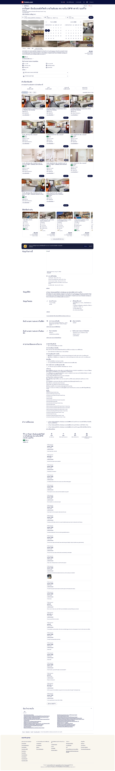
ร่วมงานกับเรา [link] (83, 745)
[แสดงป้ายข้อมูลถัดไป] (93, 224)
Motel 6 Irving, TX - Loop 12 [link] (62, 722)
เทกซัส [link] (32, 731)
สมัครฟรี (90, 246)
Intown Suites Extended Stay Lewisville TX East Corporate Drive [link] (36, 719)
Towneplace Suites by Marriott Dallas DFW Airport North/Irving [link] (37, 716)
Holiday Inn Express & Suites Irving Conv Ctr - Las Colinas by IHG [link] (37, 723)
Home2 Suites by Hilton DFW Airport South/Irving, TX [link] (68, 721)
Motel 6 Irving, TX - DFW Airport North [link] (65, 723)
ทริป (84, 2)
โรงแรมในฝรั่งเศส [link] (24, 754)
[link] (90, 6)
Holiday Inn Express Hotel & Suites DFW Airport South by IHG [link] (36, 717)
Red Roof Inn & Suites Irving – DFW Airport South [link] (67, 714)
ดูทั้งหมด (23, 69)
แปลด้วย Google (50, 449)
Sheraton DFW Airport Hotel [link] (63, 716)
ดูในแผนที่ (49, 272)
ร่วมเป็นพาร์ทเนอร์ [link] (54, 744)
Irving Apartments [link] (27, 726)
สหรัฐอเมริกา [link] (28, 731)
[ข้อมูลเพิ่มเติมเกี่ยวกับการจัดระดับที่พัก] (26, 10)
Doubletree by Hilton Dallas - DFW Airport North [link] (33, 724)
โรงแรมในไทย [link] (24, 743)
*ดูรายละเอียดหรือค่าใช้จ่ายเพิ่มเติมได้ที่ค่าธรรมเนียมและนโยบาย (57, 315)
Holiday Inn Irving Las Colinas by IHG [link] (31, 722)
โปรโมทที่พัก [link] (53, 748)
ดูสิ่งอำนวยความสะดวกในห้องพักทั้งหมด (53, 337)
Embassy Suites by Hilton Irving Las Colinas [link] (66, 720)
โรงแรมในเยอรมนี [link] (24, 758)
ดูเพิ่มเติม (48, 288)
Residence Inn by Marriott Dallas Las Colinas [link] (66, 724)
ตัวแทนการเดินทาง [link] (54, 750)
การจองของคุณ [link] (38, 743)
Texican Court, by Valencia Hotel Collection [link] (32, 721)
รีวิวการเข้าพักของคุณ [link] (39, 749)
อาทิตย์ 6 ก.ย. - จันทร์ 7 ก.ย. (52, 17)
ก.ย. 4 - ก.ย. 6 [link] (84, 88)
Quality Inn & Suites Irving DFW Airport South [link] (33, 725)
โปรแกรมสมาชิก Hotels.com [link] (85, 749)
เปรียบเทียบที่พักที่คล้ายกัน (58, 239)
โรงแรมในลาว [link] (24, 751)
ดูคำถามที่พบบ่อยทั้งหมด (50, 429)
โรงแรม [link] (23, 731)
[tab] (24, 711)
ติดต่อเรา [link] (37, 747)
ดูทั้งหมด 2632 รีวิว (52, 703)
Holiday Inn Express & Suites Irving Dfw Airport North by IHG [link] (69, 718)
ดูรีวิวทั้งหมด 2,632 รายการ (27, 58)
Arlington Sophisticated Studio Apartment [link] (66, 725)
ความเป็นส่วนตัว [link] (68, 745)
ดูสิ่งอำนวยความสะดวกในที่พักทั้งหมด (53, 326)
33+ (91, 45)
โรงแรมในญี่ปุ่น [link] (24, 747)
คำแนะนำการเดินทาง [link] (84, 747)
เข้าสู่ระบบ (91, 2)
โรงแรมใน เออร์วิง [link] (37, 731)
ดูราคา (41, 117)
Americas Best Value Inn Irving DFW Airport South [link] (67, 717)
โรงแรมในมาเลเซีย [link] (24, 760)
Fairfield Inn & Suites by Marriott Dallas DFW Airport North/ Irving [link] (70, 719)
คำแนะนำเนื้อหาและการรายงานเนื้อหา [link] (72, 749)
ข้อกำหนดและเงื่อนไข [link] (69, 743)
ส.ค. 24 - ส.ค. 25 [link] (48, 88)
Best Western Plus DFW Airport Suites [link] (65, 726)
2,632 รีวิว (25, 442)
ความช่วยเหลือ (78, 2)
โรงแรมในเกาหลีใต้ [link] (25, 749)
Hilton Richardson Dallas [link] (29, 714)
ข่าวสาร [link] (52, 746)
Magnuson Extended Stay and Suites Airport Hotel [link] (34, 727)
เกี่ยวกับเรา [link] (82, 743)
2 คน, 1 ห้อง (71, 17)
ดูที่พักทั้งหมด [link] (26, 5)
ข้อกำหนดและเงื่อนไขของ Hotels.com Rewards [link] (72, 752)
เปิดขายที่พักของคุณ (70, 2)
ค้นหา (91, 17)
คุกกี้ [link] (66, 747)
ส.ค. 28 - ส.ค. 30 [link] (67, 88)
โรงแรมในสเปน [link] (24, 756)
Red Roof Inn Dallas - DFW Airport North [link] (32, 718)
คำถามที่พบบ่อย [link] (38, 745)
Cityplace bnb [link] (26, 720)
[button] (51, 28)
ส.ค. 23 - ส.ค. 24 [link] (30, 88)
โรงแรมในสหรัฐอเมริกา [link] (25, 745)
